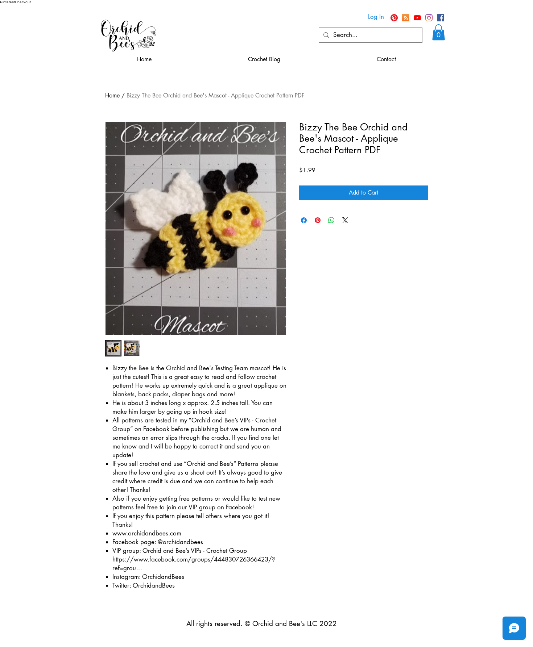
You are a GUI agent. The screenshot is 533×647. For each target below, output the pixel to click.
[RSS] (405, 17)
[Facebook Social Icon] (440, 17)
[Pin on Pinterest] (317, 220)
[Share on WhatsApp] (331, 220)
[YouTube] (417, 17)
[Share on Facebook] (303, 220)
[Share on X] (345, 220)
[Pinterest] (394, 17)
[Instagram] (429, 17)
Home (112, 95)
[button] (438, 32)
